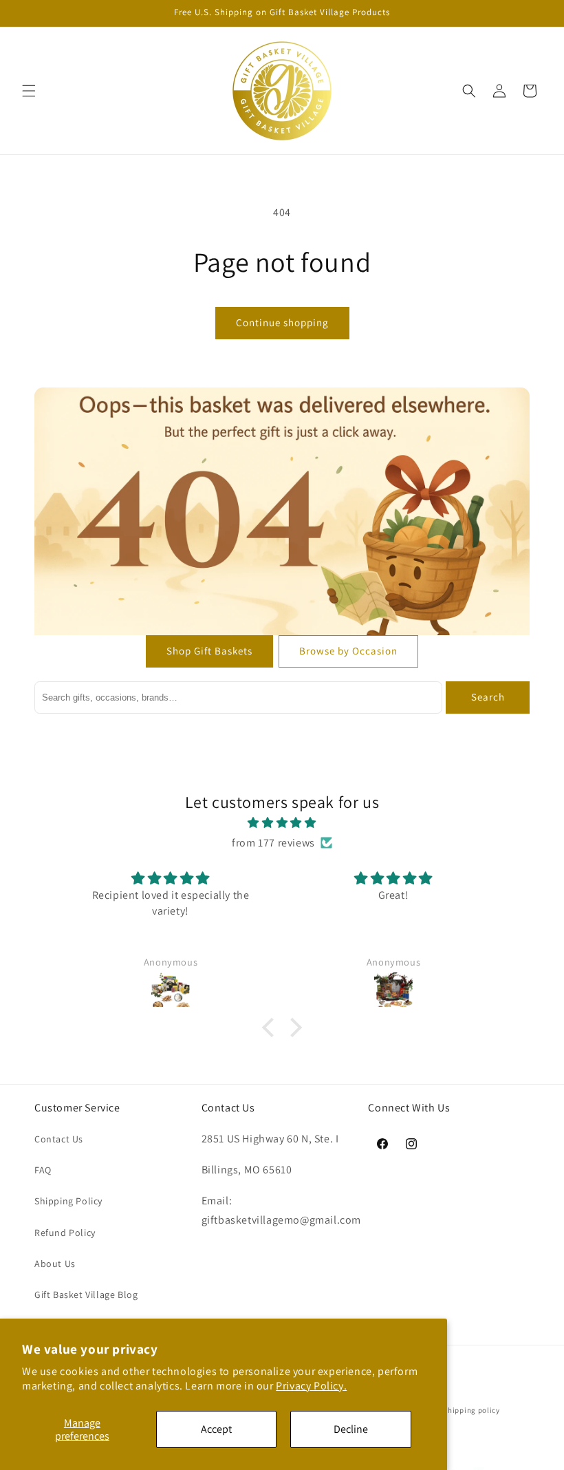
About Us (55, 1263)
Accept (216, 1429)
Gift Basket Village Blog (86, 1294)
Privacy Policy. (311, 1385)
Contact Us (58, 1139)
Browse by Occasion (348, 650)
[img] (282, 823)
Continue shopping (282, 322)
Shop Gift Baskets (209, 650)
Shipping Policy (68, 1201)
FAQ (43, 1170)
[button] (29, 91)
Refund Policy (65, 1232)
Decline (351, 1429)
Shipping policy (471, 1410)
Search (488, 696)
